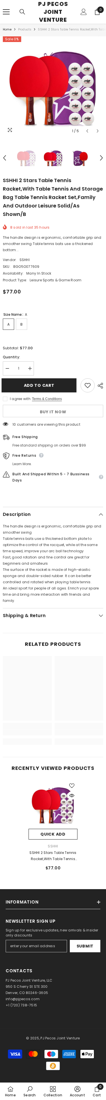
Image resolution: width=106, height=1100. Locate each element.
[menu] (6, 11)
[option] (53, 86)
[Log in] (84, 12)
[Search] (22, 11)
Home (7, 29)
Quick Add (52, 834)
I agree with (20, 398)
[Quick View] (72, 795)
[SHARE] (99, 385)
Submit (85, 946)
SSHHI (25, 259)
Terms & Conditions (47, 399)
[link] (27, 732)
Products (25, 29)
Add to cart (40, 385)
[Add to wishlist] (88, 385)
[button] (87, 131)
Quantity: (11, 357)
